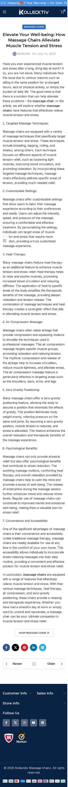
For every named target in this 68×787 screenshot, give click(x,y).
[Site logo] (34, 11)
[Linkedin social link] (33, 647)
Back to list (34, 664)
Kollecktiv (23, 53)
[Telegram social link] (42, 647)
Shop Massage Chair (32, 632)
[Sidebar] (4, 240)
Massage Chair (34, 26)
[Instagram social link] (24, 722)
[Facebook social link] (6, 647)
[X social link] (15, 647)
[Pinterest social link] (24, 647)
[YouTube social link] (33, 722)
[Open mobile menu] (4, 11)
